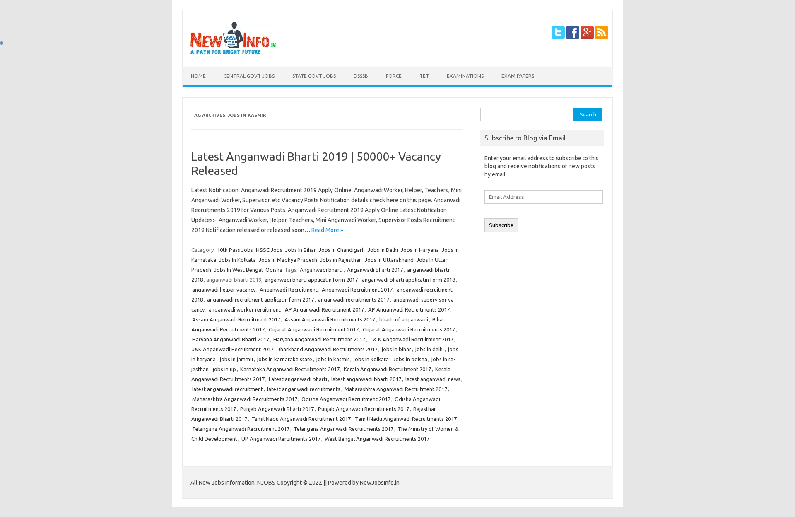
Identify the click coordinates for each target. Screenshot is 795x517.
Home (198, 76)
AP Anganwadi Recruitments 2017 (409, 309)
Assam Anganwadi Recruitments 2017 (329, 319)
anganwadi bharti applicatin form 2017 (311, 280)
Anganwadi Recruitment (289, 289)
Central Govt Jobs (249, 76)
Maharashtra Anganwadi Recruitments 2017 (244, 399)
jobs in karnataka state (284, 359)
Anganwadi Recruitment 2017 (357, 289)
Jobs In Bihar (300, 250)
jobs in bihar (396, 349)
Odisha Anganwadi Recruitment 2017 (345, 399)
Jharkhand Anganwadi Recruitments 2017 (328, 349)
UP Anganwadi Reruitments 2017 (280, 439)
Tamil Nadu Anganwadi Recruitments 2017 (406, 419)
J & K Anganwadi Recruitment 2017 (411, 339)
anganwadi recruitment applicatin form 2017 (260, 299)
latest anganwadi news (432, 379)
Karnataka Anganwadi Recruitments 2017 (290, 369)
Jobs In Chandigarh (342, 250)
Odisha (273, 270)
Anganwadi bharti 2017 (375, 270)
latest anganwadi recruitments (303, 389)
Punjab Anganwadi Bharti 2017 (277, 409)
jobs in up (224, 369)
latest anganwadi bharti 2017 (366, 379)
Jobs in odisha (410, 359)
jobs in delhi (429, 349)
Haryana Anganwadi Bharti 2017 (230, 339)
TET (424, 76)
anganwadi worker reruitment (245, 309)
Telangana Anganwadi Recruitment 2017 (240, 429)
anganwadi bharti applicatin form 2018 (408, 280)
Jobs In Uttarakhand (389, 260)
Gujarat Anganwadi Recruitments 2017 (409, 329)
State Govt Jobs (314, 76)
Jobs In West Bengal (238, 270)
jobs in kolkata (371, 359)
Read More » (327, 230)
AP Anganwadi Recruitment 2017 (324, 309)
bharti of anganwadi (403, 319)
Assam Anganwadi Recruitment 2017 (236, 319)
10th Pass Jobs (235, 250)
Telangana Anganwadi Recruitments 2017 (343, 429)
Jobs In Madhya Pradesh (288, 260)
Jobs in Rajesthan (341, 260)
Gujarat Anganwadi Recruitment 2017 (314, 329)
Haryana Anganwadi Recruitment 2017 (319, 339)
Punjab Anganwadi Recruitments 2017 (363, 409)
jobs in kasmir (332, 359)
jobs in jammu (236, 359)
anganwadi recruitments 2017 (353, 299)
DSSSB (361, 76)
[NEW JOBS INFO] (233, 52)
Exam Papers (517, 76)
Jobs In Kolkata (237, 260)
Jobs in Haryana (420, 250)
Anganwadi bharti (321, 270)
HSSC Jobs (269, 250)
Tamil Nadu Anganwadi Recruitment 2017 (301, 419)
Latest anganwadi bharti (298, 379)
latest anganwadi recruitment (227, 389)
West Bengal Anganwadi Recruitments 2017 (377, 439)
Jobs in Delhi (383, 250)
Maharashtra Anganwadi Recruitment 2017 (395, 389)
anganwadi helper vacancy (223, 289)
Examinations (465, 76)
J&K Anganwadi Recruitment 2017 (233, 349)
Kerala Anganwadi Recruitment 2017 (387, 369)
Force (394, 76)
